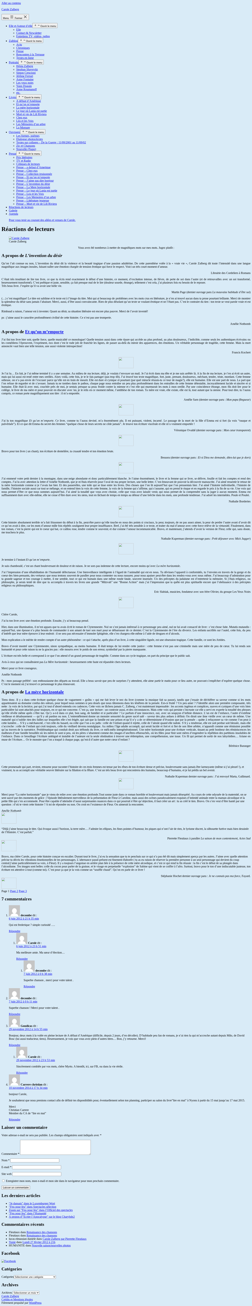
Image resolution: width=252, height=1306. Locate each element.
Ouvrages (14, 132)
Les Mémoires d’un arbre (31, 124)
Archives (6, 1292)
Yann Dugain (24, 86)
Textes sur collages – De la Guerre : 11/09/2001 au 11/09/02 (51, 142)
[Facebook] (8, 1261)
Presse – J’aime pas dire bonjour (35, 180)
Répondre (14, 931)
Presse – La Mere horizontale (33, 187)
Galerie (13, 210)
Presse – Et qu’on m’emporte (33, 177)
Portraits (13, 62)
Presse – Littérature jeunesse (32, 200)
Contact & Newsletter (29, 32)
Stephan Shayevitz (27, 69)
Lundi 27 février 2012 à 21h (39, 1242)
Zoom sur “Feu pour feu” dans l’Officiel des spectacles (41, 1210)
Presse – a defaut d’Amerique (33, 167)
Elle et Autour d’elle (20, 25)
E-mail (6, 1167)
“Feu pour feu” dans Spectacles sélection (32, 1206)
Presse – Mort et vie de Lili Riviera (36, 203)
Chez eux (21, 117)
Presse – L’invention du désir (33, 183)
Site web (6, 1173)
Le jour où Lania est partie (31, 110)
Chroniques (23, 47)
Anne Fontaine (25, 79)
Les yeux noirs (24, 82)
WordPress (35, 1302)
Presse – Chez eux (27, 170)
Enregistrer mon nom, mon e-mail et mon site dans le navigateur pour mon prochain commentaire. (62, 1180)
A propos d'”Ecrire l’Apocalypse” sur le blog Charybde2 (42, 1216)
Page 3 (23, 891)
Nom (5, 1160)
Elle (18, 29)
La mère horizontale (27, 107)
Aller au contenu (11, 3)
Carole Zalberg (10, 9)
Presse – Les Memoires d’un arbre (36, 197)
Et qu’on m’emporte (28, 104)
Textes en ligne (25, 57)
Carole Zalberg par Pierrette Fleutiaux (65, 1238)
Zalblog (13, 40)
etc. (18, 92)
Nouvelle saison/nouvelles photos (51, 1245)
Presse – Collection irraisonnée (34, 174)
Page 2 (14, 891)
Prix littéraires (24, 157)
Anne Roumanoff (26, 89)
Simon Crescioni (26, 72)
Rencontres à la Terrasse (30, 54)
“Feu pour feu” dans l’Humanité (27, 1213)
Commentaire (10, 1153)
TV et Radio (23, 160)
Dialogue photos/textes (29, 139)
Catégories (7, 1276)
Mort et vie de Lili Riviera (31, 114)
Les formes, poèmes (27, 135)
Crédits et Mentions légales (17, 1299)
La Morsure (23, 127)
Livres (12, 97)
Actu (19, 44)
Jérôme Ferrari (24, 76)
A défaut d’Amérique (28, 101)
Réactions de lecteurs (21, 207)
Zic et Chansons (25, 145)
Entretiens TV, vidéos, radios (33, 36)
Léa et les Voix (25, 120)
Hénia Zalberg (24, 66)
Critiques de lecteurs (28, 164)
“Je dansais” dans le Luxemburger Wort (32, 1203)
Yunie (12, 1242)
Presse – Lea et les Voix (30, 193)
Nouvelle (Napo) (26, 149)
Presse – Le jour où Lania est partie (36, 190)
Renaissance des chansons (42, 1232)
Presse (20, 51)
